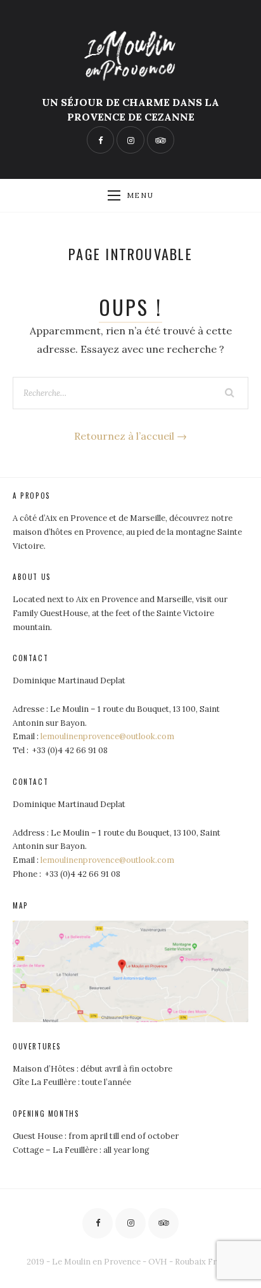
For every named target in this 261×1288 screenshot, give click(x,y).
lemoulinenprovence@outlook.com (107, 736)
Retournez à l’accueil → (130, 436)
